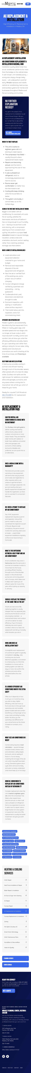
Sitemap (21, 1068)
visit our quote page (10, 984)
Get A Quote (13, 133)
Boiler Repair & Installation (11, 890)
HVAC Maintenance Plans (11, 937)
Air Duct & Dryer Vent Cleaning (12, 895)
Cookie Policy (16, 1068)
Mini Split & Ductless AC (10, 927)
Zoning (6, 921)
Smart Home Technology (11, 932)
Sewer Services (8, 965)
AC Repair (7, 901)
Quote (28, 4)
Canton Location (7, 1025)
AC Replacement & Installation (12, 911)
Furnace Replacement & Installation (14, 916)
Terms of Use (4, 1068)
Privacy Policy (10, 1068)
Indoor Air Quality (9, 947)
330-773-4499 (6, 395)
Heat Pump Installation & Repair (13, 885)
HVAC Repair (7, 880)
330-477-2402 (20, 4)
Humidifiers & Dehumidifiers (12, 942)
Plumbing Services (8, 958)
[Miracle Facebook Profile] (7, 1056)
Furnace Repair (8, 906)
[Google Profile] (3, 1056)
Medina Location (7, 1036)
